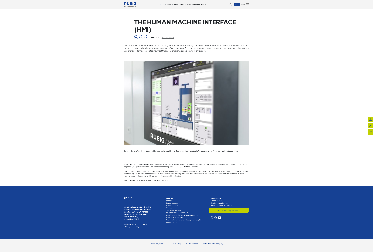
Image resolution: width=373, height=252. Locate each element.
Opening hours (171, 222)
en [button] (236, 4)
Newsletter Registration (228, 211)
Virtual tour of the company (213, 244)
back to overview (168, 37)
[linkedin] (219, 217)
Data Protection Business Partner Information (182, 215)
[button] (231, 4)
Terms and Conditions (174, 210)
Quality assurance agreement (177, 213)
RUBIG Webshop (175, 244)
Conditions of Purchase (174, 217)
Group (169, 4)
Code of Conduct (172, 205)
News (176, 4)
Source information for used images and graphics (184, 220)
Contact (169, 208)
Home (162, 4)
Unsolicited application (219, 203)
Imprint (169, 201)
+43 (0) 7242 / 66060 (140, 224)
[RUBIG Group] (130, 4)
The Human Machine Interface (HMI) (193, 4)
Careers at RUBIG (217, 201)
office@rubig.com (136, 227)
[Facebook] (141, 37)
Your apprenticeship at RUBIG (221, 205)
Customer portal (192, 244)
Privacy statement (173, 203)
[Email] (136, 37)
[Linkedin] (146, 37)
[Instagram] (212, 217)
